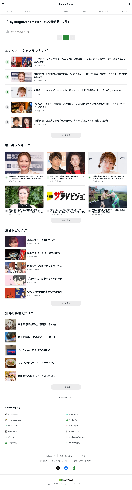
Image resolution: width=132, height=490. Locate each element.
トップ (9, 11)
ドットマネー (73, 414)
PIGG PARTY (12, 431)
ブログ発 (47, 11)
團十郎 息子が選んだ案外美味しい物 (37, 324)
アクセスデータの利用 (83, 461)
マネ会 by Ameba (14, 420)
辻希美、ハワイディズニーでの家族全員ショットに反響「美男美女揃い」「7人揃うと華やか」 (78, 90)
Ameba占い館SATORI (77, 437)
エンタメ (28, 11)
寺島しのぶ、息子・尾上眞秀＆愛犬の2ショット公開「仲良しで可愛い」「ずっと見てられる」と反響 (26, 212)
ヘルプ (83, 455)
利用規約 (43, 461)
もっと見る (66, 135)
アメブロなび (12, 443)
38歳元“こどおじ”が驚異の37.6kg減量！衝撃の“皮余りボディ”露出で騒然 (108, 211)
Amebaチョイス (14, 414)
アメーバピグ (73, 426)
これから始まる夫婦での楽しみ (34, 350)
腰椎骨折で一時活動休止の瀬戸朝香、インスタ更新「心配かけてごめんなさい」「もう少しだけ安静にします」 (26, 178)
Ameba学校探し (74, 443)
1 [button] (66, 37)
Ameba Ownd (13, 426)
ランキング (122, 11)
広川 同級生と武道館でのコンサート (37, 337)
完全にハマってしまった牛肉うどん (36, 363)
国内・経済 (103, 11)
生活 (85, 11)
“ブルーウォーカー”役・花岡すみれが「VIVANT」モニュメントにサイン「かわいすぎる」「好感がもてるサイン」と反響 (67, 212)
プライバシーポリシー (61, 461)
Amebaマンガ (74, 431)
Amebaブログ (74, 420)
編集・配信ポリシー (68, 455)
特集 (66, 11)
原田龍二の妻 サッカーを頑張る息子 (37, 375)
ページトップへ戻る (66, 397)
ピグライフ (12, 437)
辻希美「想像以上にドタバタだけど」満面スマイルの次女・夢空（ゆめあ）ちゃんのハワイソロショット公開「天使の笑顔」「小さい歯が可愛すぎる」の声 (109, 179)
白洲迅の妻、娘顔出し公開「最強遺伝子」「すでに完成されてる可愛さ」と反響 (71, 120)
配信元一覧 (50, 455)
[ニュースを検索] (128, 4)
